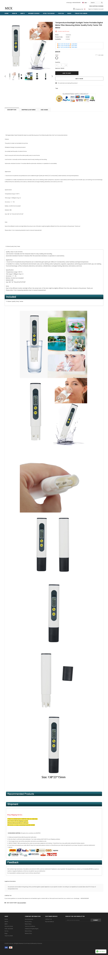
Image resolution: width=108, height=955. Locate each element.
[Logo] (9, 8)
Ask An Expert (21, 903)
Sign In (90, 9)
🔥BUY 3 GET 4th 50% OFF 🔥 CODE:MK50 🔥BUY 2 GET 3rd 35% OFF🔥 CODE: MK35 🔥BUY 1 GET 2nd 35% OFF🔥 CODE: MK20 (67, 45)
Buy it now (79, 78)
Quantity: (57, 62)
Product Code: (59, 37)
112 (58, 83)
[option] (29, 46)
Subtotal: (57, 68)
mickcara (68, 34)
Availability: (58, 39)
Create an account (98, 9)
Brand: (57, 34)
